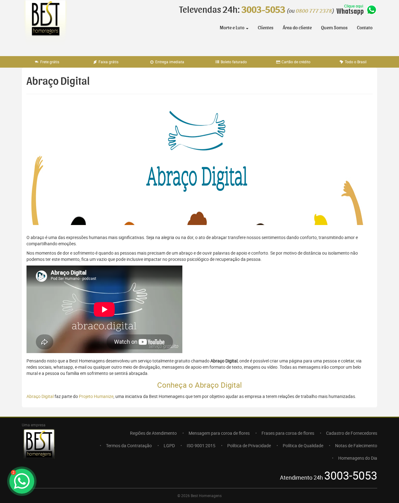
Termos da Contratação (129, 445)
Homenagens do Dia (357, 458)
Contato (365, 27)
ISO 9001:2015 (201, 445)
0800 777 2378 (314, 11)
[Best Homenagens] (45, 24)
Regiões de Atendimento (153, 433)
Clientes (265, 27)
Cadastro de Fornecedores (351, 433)
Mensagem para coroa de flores (219, 433)
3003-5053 (263, 10)
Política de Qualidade (303, 445)
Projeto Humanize (96, 396)
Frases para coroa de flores (288, 433)
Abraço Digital (40, 396)
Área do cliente (297, 27)
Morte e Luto (232, 27)
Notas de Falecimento (356, 445)
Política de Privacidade (249, 445)
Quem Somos (334, 27)
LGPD (169, 445)
